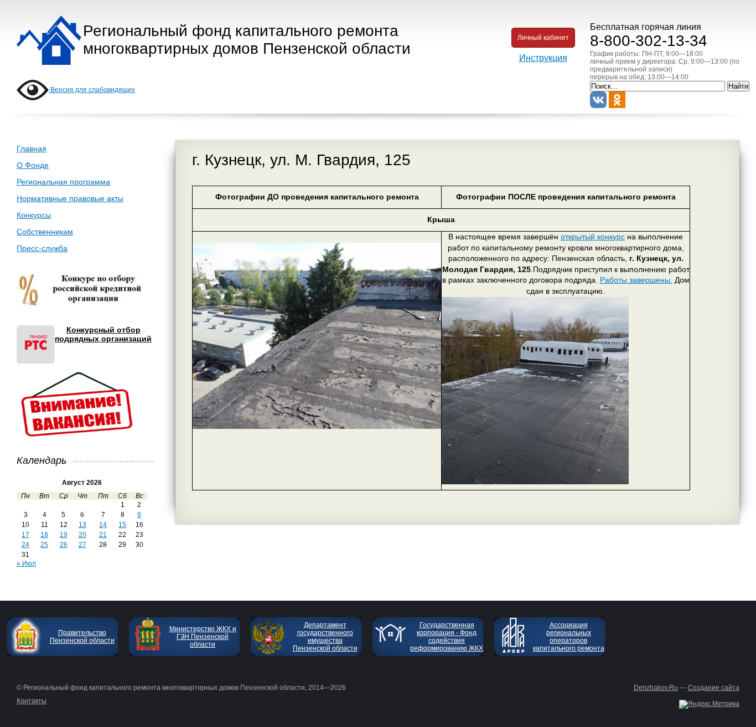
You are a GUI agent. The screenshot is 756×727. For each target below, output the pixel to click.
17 (25, 535)
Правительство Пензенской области (82, 636)
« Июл (26, 563)
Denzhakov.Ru (656, 688)
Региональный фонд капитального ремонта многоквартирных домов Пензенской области (247, 39)
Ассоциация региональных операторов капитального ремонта (568, 636)
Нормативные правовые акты (70, 198)
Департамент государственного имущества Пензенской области (325, 636)
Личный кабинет (543, 38)
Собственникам (45, 231)
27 (82, 545)
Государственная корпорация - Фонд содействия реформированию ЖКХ (446, 636)
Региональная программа (63, 181)
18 (44, 535)
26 (64, 545)
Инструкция (543, 58)
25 (44, 545)
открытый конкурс (593, 236)
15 (122, 525)
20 (82, 535)
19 (64, 535)
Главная (31, 148)
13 (82, 525)
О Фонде (33, 165)
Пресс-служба (42, 248)
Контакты (31, 701)
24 (25, 545)
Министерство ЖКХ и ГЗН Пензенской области (202, 636)
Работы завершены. (636, 279)
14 (103, 525)
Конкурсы (34, 215)
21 (103, 535)
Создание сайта (713, 688)
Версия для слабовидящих (92, 90)
